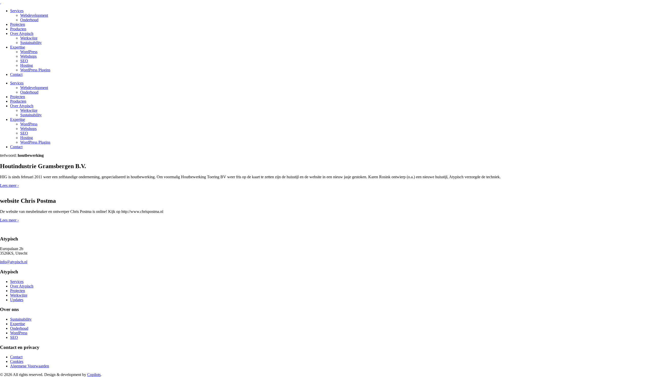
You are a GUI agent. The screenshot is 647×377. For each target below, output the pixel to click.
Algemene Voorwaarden (29, 366)
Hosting (26, 65)
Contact (16, 74)
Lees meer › (9, 185)
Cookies (16, 361)
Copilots (94, 374)
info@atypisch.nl (13, 262)
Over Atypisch (21, 33)
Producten (18, 29)
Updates (16, 300)
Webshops (28, 56)
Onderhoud (29, 20)
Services (17, 11)
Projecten (17, 24)
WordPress (28, 52)
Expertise (17, 47)
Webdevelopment (34, 15)
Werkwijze (28, 38)
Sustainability (31, 42)
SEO (24, 61)
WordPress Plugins (35, 70)
